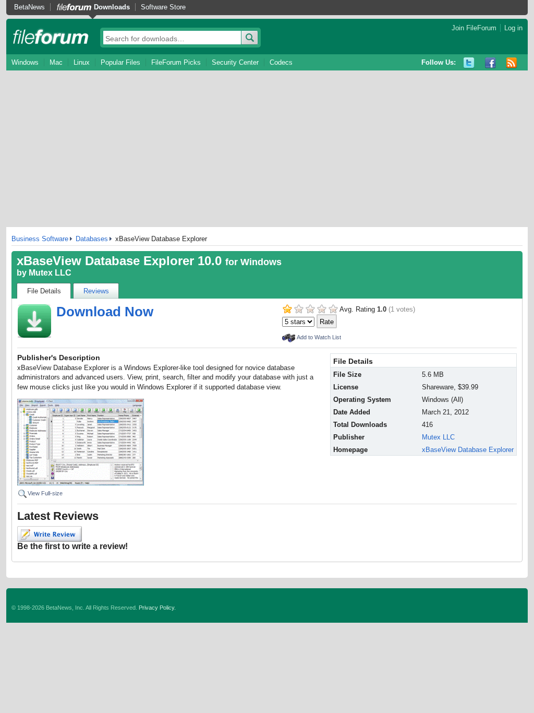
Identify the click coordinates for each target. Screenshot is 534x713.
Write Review (49, 534)
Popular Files (120, 62)
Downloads (112, 7)
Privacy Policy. (157, 607)
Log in (513, 28)
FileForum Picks (176, 62)
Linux (82, 62)
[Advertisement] (267, 149)
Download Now (104, 311)
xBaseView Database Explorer (468, 450)
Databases (92, 239)
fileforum (50, 36)
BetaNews (29, 7)
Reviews (96, 291)
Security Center (235, 62)
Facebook (490, 62)
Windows (25, 62)
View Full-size (45, 493)
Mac (56, 62)
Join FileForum (474, 28)
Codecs (281, 62)
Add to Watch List (319, 337)
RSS (511, 62)
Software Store (163, 7)
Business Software (39, 239)
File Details (44, 291)
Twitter (469, 62)
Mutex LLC (50, 272)
